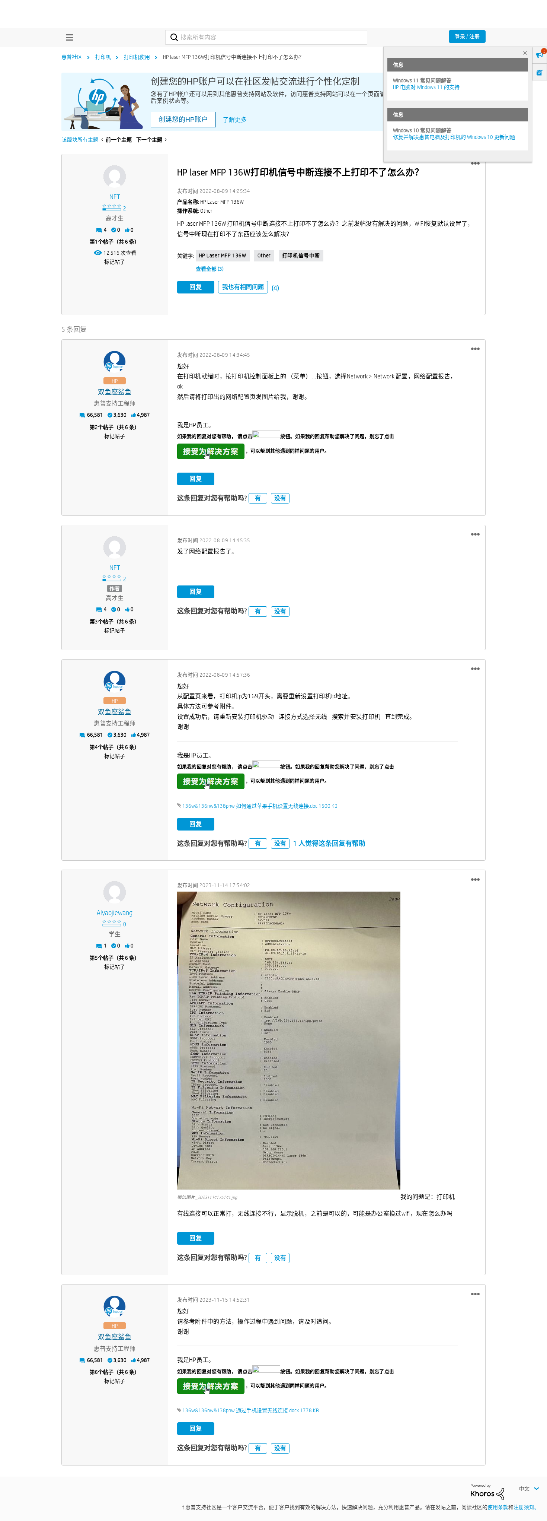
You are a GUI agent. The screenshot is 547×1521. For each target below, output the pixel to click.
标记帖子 (114, 261)
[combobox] (266, 37)
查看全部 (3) (210, 269)
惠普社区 (71, 57)
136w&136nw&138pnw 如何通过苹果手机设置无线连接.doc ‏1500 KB (260, 806)
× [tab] (525, 53)
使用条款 (497, 1507)
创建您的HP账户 (183, 119)
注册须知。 (527, 1507)
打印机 (103, 57)
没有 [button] (280, 498)
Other (264, 255)
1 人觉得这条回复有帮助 (329, 843)
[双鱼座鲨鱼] (114, 362)
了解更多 (235, 120)
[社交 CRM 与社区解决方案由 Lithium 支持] (487, 1491)
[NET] (114, 176)
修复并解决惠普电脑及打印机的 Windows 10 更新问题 (454, 137)
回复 (195, 287)
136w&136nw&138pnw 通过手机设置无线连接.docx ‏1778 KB (250, 1410)
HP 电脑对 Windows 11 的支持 (426, 87)
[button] (475, 163)
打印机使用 (137, 57)
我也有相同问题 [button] (243, 287)
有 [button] (258, 498)
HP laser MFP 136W (222, 255)
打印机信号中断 (301, 255)
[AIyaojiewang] (114, 892)
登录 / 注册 (467, 36)
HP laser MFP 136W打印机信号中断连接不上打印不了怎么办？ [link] (233, 57)
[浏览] (67, 37)
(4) (275, 288)
